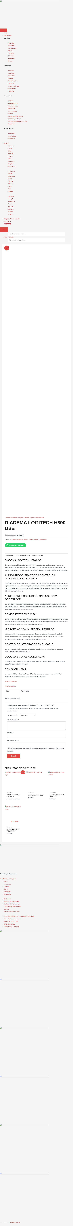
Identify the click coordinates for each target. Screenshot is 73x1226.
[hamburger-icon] (3, 30)
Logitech (20, 517)
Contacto (7, 221)
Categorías (8, 35)
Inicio (6, 33)
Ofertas (26, 517)
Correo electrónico (13, 740)
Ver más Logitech (10, 686)
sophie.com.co (15, 1222)
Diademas (14, 517)
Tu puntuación (13, 715)
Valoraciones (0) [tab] (37, 555)
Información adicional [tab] (22, 555)
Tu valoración (13, 720)
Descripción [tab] (9, 555)
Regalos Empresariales (12, 219)
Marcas (6, 143)
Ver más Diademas (11, 681)
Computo (8, 517)
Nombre (10, 732)
